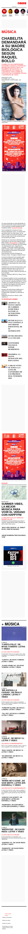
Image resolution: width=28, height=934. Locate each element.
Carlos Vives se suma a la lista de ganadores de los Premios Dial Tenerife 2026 (15, 372)
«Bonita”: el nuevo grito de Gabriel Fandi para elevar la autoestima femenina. (14, 309)
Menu (2, 7)
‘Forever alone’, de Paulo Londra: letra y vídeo (13, 708)
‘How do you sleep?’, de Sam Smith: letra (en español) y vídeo (12, 799)
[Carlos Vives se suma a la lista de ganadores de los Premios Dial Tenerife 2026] (4, 366)
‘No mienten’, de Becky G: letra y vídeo (12, 756)
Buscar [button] (25, 6)
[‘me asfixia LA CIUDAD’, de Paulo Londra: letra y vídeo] (14, 679)
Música (9, 32)
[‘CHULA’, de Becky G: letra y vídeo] (14, 727)
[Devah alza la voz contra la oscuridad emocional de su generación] (4, 321)
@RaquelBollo (13, 243)
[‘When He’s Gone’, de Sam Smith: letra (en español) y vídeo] (14, 770)
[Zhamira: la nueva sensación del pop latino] (4, 355)
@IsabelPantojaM (17, 227)
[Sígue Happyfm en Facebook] (19, 3)
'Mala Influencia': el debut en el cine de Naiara (13, 528)
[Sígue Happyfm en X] (23, 3)
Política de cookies (6, 920)
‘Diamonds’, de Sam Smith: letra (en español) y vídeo (13, 805)
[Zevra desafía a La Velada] (4, 336)
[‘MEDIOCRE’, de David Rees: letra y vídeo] (14, 819)
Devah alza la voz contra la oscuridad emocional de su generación (15, 325)
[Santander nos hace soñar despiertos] (4, 343)
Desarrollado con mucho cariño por (7, 927)
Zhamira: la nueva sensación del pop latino (15, 357)
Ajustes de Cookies (6, 923)
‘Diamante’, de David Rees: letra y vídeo (13, 849)
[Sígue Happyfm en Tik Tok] (25, 3)
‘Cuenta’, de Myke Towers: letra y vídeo (13, 660)
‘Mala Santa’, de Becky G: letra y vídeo (12, 751)
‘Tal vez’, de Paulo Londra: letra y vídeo (13, 714)
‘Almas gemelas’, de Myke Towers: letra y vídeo (13, 666)
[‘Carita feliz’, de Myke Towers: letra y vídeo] (14, 634)
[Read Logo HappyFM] (10, 3)
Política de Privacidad (7, 917)
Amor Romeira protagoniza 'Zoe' (14, 536)
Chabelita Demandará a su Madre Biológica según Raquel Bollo (14, 49)
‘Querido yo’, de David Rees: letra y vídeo (14, 843)
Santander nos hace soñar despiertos (13, 346)
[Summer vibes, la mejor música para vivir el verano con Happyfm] (14, 493)
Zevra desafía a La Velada (15, 337)
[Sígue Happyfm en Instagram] (21, 3)
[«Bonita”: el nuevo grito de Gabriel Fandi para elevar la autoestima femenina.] (4, 303)
